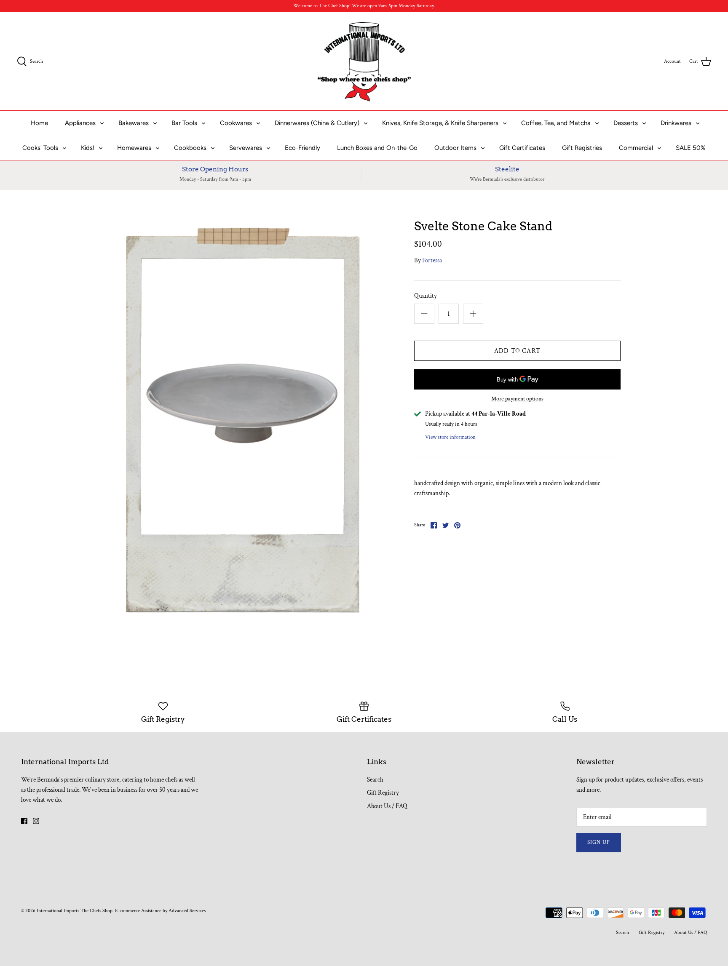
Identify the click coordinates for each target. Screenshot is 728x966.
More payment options (517, 399)
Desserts (625, 123)
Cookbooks (190, 148)
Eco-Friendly (302, 148)
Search (375, 780)
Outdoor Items (455, 148)
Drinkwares (676, 123)
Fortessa (432, 260)
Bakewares (133, 123)
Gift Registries (582, 148)
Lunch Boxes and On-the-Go (377, 148)
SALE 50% (691, 148)
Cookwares (236, 123)
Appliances (80, 123)
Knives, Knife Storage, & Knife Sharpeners (440, 123)
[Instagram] (36, 821)
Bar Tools (184, 123)
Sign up (598, 842)
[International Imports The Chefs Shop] (364, 61)
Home (39, 123)
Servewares (245, 148)
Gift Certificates (522, 148)
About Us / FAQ (387, 806)
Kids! (87, 148)
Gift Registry (383, 793)
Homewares (134, 148)
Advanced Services (187, 910)
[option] (240, 424)
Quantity (425, 296)
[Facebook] (24, 821)
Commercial (636, 148)
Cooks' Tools (40, 148)
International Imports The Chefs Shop (74, 910)
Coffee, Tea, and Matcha (556, 123)
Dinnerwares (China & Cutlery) (317, 123)
